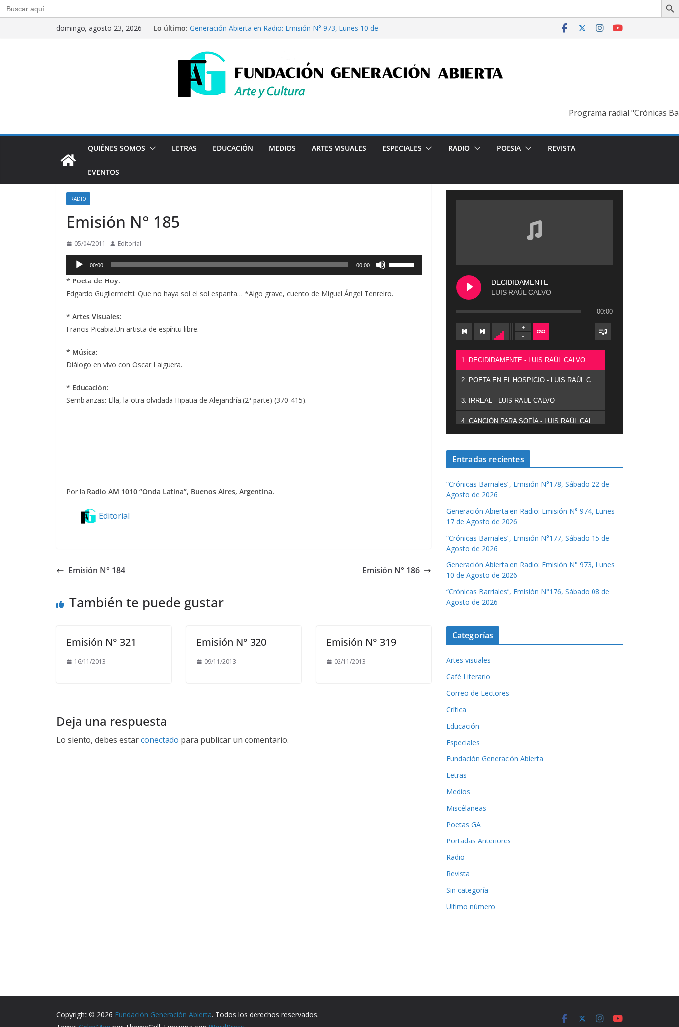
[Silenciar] (381, 265)
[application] (244, 265)
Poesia (509, 148)
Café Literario (468, 676)
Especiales (402, 148)
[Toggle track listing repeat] (541, 331)
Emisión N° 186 (391, 570)
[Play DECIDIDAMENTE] (468, 287)
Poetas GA (463, 824)
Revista (561, 148)
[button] (150, 148)
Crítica (456, 709)
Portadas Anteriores (478, 840)
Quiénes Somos (116, 148)
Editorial (129, 243)
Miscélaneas (466, 808)
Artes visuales (339, 148)
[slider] (403, 264)
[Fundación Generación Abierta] (68, 160)
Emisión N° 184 (96, 570)
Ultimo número (470, 906)
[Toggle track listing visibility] (603, 331)
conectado (160, 739)
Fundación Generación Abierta (494, 758)
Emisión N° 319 (361, 642)
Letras (184, 148)
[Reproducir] (79, 265)
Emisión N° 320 (231, 642)
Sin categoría (467, 890)
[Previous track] (464, 331)
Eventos (103, 172)
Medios (282, 148)
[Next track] (482, 331)
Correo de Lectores (477, 693)
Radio (459, 148)
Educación (233, 148)
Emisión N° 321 (101, 642)
